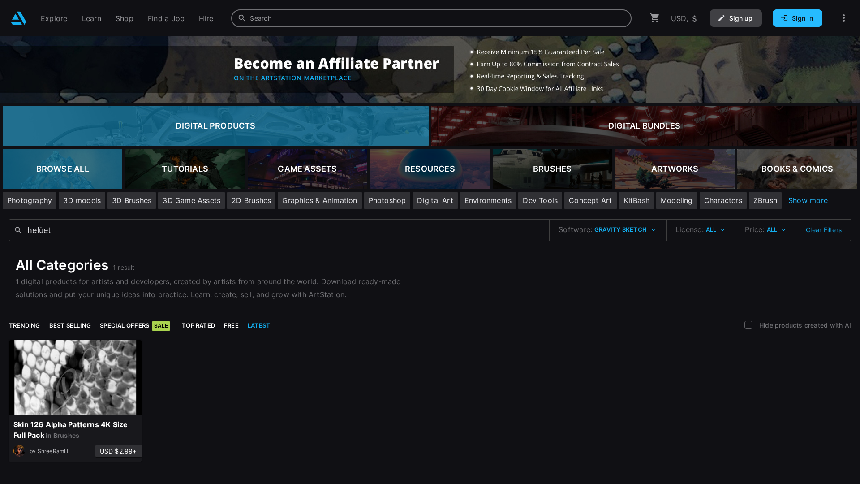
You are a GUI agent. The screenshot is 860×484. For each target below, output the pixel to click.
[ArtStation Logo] (18, 18)
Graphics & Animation (319, 200)
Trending (24, 325)
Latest (259, 325)
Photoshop (387, 200)
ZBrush (765, 200)
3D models (82, 200)
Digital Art (435, 200)
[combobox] (431, 18)
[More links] (843, 18)
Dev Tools (540, 200)
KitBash (636, 200)
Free (231, 325)
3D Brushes (131, 200)
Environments (488, 200)
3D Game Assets (191, 200)
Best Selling (70, 325)
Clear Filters (824, 229)
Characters (723, 200)
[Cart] (654, 18)
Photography (29, 200)
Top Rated (198, 325)
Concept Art (590, 200)
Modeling (677, 200)
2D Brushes (251, 200)
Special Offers (134, 325)
